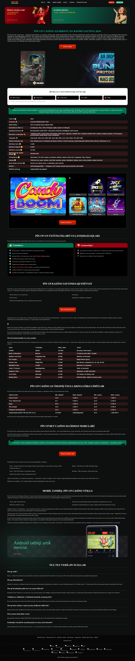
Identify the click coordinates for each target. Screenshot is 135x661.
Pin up (43, 2)
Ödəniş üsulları (82, 2)
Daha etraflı (66, 222)
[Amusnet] (70, 653)
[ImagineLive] (36, 649)
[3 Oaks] (99, 649)
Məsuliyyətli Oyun (51, 637)
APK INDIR (17, 554)
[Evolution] (91, 649)
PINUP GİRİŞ (67, 47)
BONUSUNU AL (12, 20)
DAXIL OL (111, 2)
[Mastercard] (60, 646)
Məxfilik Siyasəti (41, 637)
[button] (132, 655)
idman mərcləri (67, 454)
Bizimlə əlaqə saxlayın (87, 637)
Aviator (71, 2)
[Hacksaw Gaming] (108, 649)
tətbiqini (38, 256)
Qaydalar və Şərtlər (61, 637)
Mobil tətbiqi (57, 2)
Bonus (65, 2)
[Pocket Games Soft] (79, 653)
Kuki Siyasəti (70, 637)
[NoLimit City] (46, 649)
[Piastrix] (68, 646)
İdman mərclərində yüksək (20, 267)
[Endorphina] (64, 649)
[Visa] (52, 646)
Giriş (48, 2)
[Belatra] (62, 653)
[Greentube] (55, 649)
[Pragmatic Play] (27, 649)
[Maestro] (76, 646)
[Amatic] (55, 653)
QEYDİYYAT (119, 2)
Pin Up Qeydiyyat (67, 310)
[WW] (83, 646)
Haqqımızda (78, 637)
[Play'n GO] (82, 649)
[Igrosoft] (73, 649)
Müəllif (96, 637)
